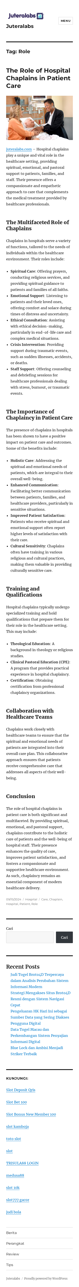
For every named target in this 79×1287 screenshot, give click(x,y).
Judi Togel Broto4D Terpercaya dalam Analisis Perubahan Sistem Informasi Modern (39, 980)
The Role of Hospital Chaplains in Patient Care (38, 78)
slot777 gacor (17, 1200)
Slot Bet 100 (16, 1102)
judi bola (13, 1212)
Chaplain (55, 899)
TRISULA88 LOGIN (22, 1163)
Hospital (31, 899)
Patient (25, 904)
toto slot (13, 1139)
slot (9, 1151)
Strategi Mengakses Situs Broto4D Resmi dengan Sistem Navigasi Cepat (40, 999)
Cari (9, 928)
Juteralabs (20, 26)
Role (34, 904)
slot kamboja (17, 1126)
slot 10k (13, 1187)
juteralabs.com (19, 149)
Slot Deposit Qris (20, 1090)
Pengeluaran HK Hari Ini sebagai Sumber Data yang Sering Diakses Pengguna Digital (40, 1017)
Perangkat (15, 1243)
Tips (9, 1265)
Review (12, 1254)
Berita (11, 1233)
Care (44, 899)
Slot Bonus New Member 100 (31, 1114)
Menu (65, 20)
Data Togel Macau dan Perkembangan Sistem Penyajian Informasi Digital (39, 1035)
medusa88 (15, 1175)
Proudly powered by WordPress (46, 1278)
